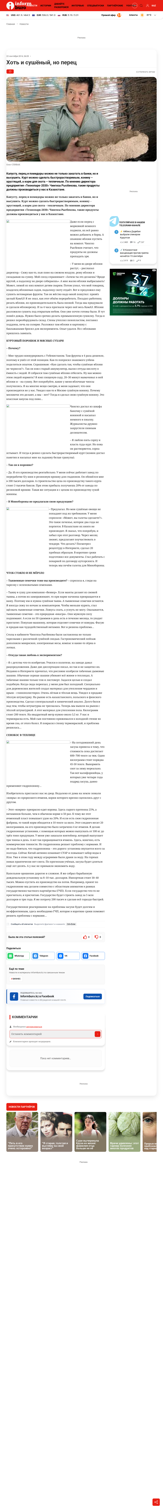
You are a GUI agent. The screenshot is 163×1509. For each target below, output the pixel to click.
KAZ (154, 5)
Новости (32, 5)
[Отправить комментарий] (97, 1034)
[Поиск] (141, 6)
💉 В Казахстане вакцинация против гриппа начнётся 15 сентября (134, 253)
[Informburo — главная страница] (19, 6)
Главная (10, 24)
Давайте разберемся (61, 5)
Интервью (78, 5)
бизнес (17, 979)
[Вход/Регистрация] (147, 6)
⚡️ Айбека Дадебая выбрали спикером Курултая (130, 234)
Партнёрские (115, 5)
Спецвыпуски (95, 5)
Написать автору (147, 72)
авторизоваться (34, 1026)
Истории (45, 5)
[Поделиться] (156, 1502)
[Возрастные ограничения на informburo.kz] (134, 6)
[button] (143, 15)
